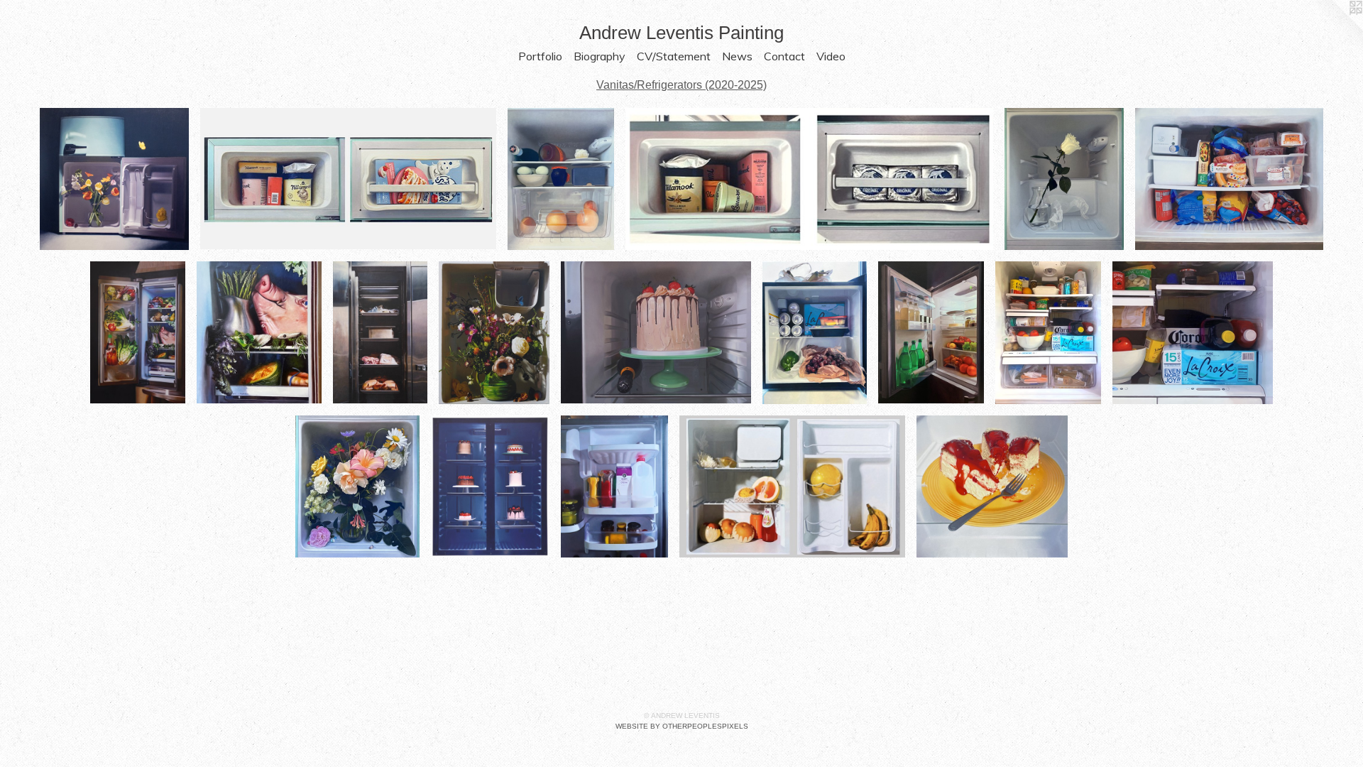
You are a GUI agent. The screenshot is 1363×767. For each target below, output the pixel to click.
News (737, 56)
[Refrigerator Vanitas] (1048, 332)
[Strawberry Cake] (656, 332)
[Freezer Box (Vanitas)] (1229, 179)
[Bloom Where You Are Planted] (494, 332)
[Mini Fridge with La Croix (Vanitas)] (814, 332)
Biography (599, 56)
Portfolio (540, 56)
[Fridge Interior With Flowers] (114, 179)
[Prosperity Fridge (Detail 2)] (259, 332)
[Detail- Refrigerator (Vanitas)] (1192, 332)
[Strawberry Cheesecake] (992, 486)
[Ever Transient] (380, 332)
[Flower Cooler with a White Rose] (1064, 179)
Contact (784, 56)
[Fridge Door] (614, 486)
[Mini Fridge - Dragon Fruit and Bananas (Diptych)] (792, 486)
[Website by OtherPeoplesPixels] (1334, 28)
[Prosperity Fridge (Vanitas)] (137, 332)
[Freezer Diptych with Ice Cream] (348, 178)
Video (830, 56)
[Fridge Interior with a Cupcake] (561, 179)
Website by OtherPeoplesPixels (681, 726)
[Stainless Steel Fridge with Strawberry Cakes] (490, 486)
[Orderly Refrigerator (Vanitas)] (930, 332)
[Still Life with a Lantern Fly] (357, 486)
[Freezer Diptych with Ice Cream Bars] (809, 179)
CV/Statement (674, 56)
